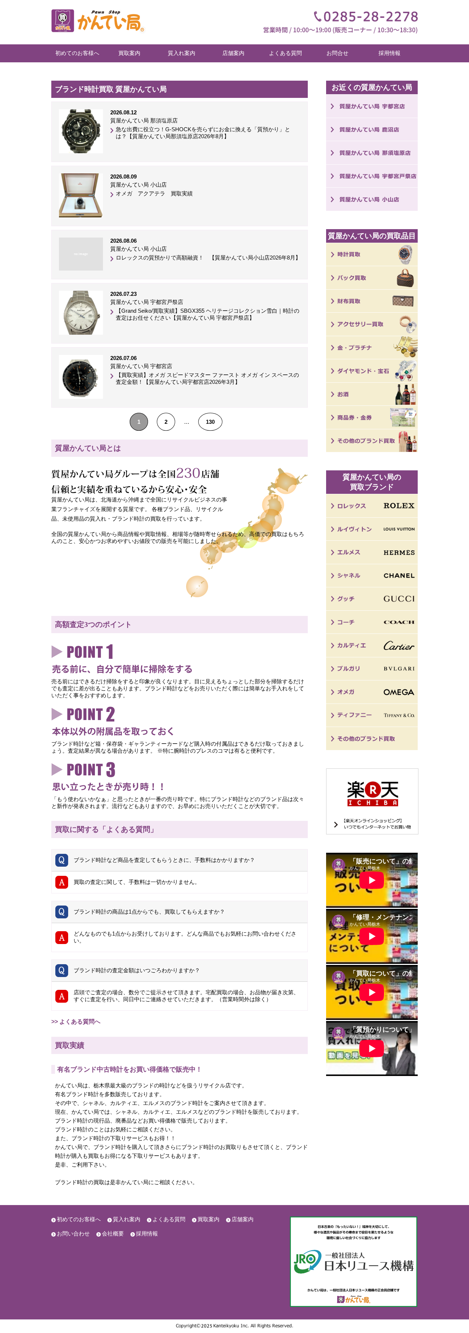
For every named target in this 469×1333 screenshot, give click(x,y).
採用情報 (389, 53)
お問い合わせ (73, 1233)
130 (210, 422)
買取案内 (129, 53)
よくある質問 (285, 53)
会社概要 (113, 1233)
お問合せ (337, 53)
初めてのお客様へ (77, 53)
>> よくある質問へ (75, 1021)
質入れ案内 (181, 53)
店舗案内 (233, 53)
